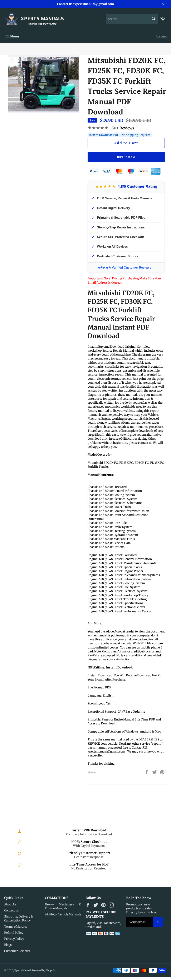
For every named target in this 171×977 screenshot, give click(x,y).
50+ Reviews (123, 128)
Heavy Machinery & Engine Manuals (63, 906)
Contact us (11, 910)
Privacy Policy (14, 939)
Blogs (8, 945)
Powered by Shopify (43, 970)
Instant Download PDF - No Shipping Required (120, 135)
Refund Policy (13, 933)
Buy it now (126, 157)
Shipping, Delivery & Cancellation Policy (18, 918)
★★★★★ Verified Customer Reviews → (126, 267)
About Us (10, 904)
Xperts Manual (22, 970)
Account (161, 36)
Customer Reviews (17, 951)
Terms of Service (15, 927)
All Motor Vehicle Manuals (63, 914)
